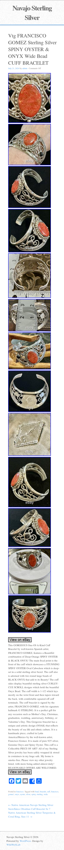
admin (24, 68)
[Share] (32, 781)
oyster (22, 794)
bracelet (43, 791)
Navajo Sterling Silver (32, 12)
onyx (17, 794)
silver (28, 794)
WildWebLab (13, 844)
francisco (20, 791)
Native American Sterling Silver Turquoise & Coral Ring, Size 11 (32, 814)
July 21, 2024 (13, 68)
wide (46, 794)
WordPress (25, 841)
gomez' (11, 794)
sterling (40, 794)
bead (37, 791)
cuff (48, 791)
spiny (33, 794)
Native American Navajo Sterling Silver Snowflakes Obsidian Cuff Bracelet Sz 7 (30, 807)
